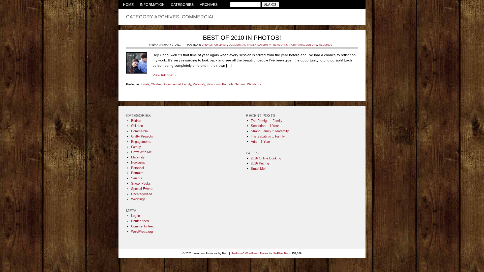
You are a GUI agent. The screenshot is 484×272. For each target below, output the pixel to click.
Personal (137, 168)
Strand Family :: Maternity (270, 131)
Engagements (141, 142)
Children (220, 44)
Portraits (296, 44)
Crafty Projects (142, 136)
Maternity (264, 44)
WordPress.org (142, 231)
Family (251, 44)
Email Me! (258, 169)
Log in (135, 216)
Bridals (207, 44)
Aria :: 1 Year (260, 142)
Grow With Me (141, 152)
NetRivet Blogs (282, 253)
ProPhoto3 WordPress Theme (249, 253)
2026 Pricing (260, 163)
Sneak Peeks (141, 183)
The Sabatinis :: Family (268, 136)
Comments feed (142, 226)
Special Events (142, 189)
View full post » (164, 75)
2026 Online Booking (266, 158)
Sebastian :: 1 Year (265, 126)
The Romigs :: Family (266, 121)
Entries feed (140, 221)
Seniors (311, 44)
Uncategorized (141, 194)
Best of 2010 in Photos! (242, 37)
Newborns (280, 44)
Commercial (237, 44)
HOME (128, 4)
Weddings (325, 44)
